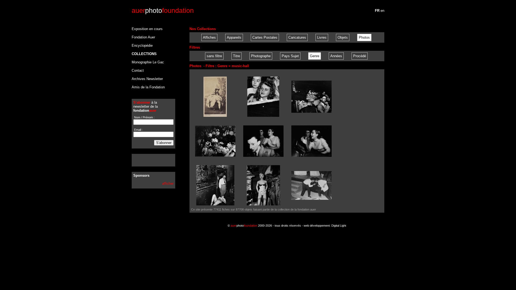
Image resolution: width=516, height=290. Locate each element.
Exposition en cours (147, 29)
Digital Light (338, 225)
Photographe (261, 56)
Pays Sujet (290, 56)
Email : (138, 129)
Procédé (359, 56)
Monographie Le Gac (148, 62)
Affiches (209, 37)
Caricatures (297, 37)
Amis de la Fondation (148, 87)
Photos (364, 37)
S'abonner (163, 143)
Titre (236, 56)
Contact (138, 70)
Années (336, 56)
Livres (322, 37)
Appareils (234, 37)
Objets (343, 37)
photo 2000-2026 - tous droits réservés (266, 225)
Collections (144, 54)
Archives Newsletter (147, 79)
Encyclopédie (142, 46)
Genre (314, 56)
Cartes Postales (264, 37)
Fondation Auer (143, 37)
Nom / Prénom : (144, 117)
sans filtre (214, 56)
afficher (168, 184)
